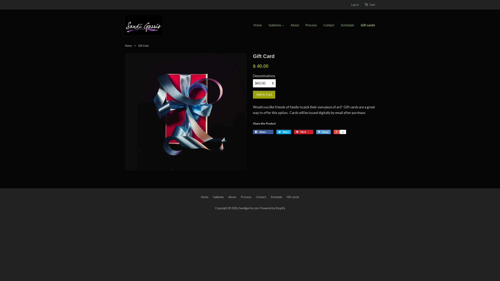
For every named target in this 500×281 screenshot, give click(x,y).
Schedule (347, 25)
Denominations (264, 76)
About (295, 25)
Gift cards (368, 25)
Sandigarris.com (249, 208)
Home (258, 25)
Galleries (275, 25)
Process (311, 25)
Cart (372, 4)
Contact (328, 25)
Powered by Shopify (272, 208)
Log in (355, 4)
